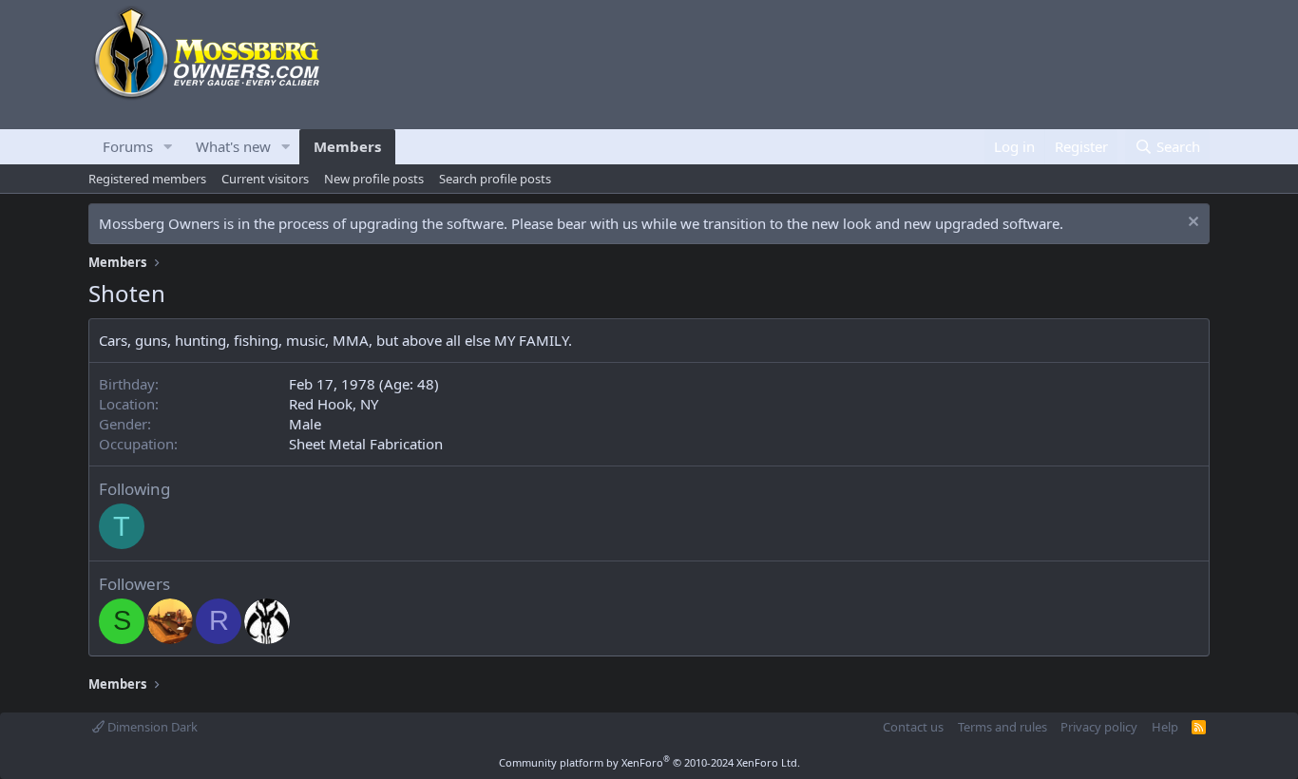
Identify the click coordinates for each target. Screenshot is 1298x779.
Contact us (913, 726)
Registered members (147, 178)
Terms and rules (1002, 726)
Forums (128, 146)
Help (1165, 726)
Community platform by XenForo (649, 762)
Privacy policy (1098, 726)
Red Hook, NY (333, 403)
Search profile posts (495, 178)
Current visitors (265, 178)
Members (347, 146)
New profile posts (374, 178)
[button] (168, 146)
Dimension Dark (151, 726)
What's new (233, 146)
